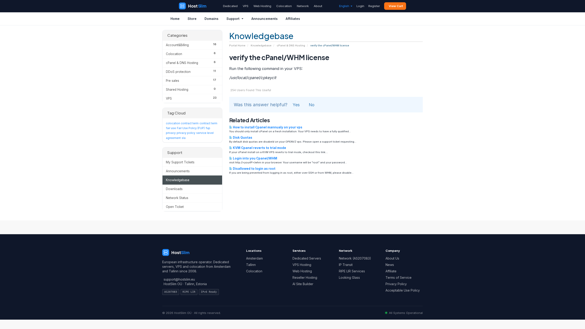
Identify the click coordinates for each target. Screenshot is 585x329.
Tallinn (251, 265)
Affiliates (293, 19)
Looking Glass (349, 277)
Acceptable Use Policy (403, 290)
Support (232, 19)
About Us (392, 258)
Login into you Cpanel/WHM (254, 158)
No (311, 104)
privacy (171, 133)
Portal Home (237, 45)
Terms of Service (399, 277)
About (318, 6)
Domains (211, 19)
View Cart (396, 6)
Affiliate (391, 271)
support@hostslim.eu (179, 279)
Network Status (177, 198)
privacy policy (186, 133)
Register (374, 6)
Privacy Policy (396, 284)
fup (208, 128)
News (390, 265)
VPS (245, 6)
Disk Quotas (242, 137)
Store (192, 19)
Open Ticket (175, 207)
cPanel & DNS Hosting (291, 45)
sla (184, 138)
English (344, 6)
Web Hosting (262, 6)
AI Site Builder (302, 284)
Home (175, 19)
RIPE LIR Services (352, 271)
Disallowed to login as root (253, 168)
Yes (296, 104)
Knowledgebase (261, 45)
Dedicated (230, 6)
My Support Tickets (180, 162)
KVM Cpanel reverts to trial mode (259, 148)
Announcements (264, 19)
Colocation (284, 6)
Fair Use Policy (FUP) (191, 128)
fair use (171, 128)
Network (303, 6)
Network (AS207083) (355, 258)
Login (360, 6)
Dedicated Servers (306, 258)
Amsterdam (254, 258)
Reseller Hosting (304, 277)
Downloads (174, 189)
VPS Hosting (301, 265)
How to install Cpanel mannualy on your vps (267, 127)
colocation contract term (182, 123)
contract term (208, 123)
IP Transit (346, 265)
